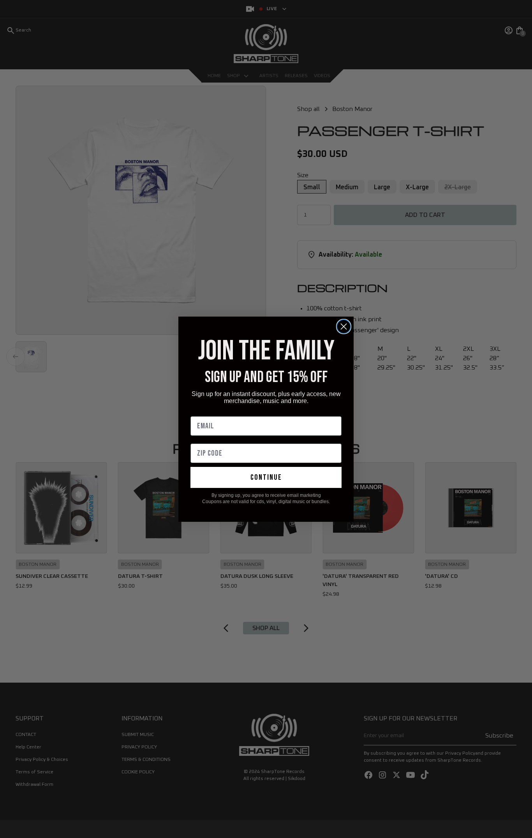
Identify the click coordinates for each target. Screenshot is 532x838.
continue (266, 477)
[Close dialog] (344, 326)
